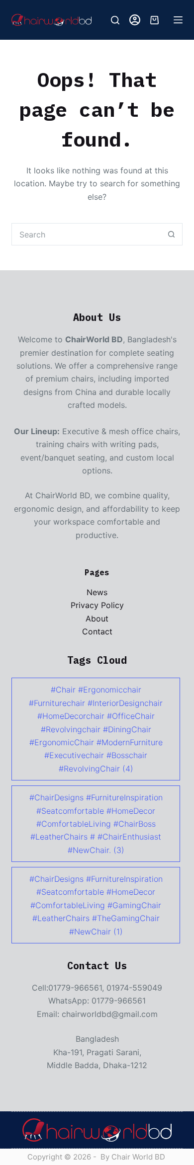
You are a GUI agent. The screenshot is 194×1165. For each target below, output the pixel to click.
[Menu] (178, 19)
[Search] (115, 20)
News (97, 592)
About (97, 618)
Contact (97, 631)
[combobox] (86, 234)
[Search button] (171, 234)
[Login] (134, 19)
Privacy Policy (97, 605)
